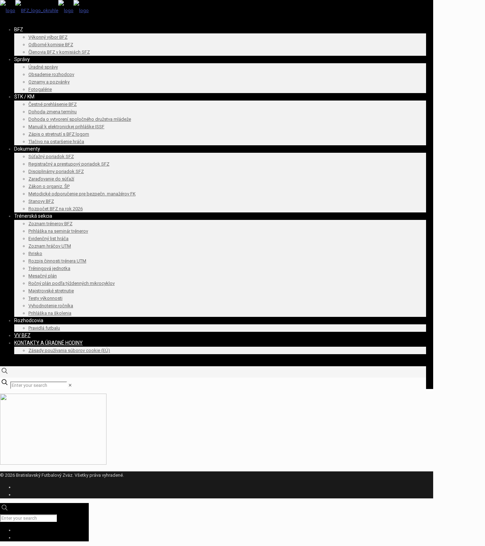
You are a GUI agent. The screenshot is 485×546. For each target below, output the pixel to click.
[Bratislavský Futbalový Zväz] (44, 10)
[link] (70, 385)
